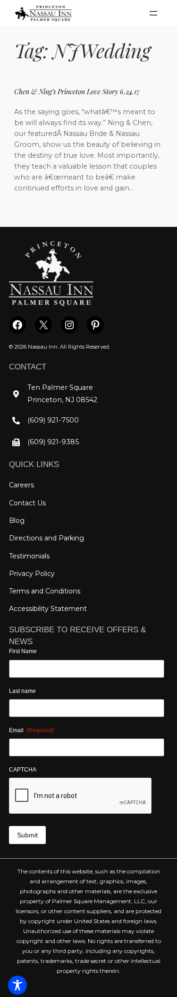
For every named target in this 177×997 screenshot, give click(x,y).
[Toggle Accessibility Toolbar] (17, 985)
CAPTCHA (22, 769)
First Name (23, 651)
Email (31, 730)
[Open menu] (153, 13)
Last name (22, 691)
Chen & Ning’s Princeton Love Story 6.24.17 (77, 91)
